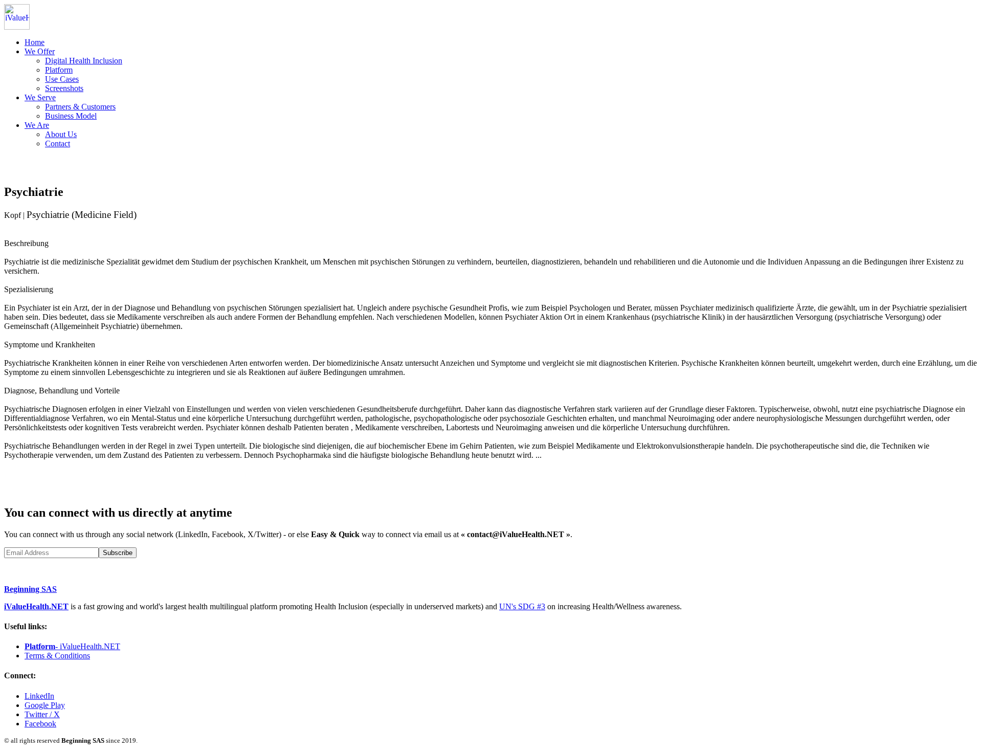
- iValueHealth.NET (72, 646)
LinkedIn (39, 696)
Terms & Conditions (57, 655)
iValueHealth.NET (36, 606)
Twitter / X (42, 714)
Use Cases (62, 79)
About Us (61, 134)
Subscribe (117, 553)
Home (34, 42)
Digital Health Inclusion (83, 60)
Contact (57, 143)
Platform (59, 69)
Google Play (45, 705)
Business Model (71, 116)
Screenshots (64, 88)
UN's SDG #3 (522, 606)
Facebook (40, 723)
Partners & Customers (80, 106)
